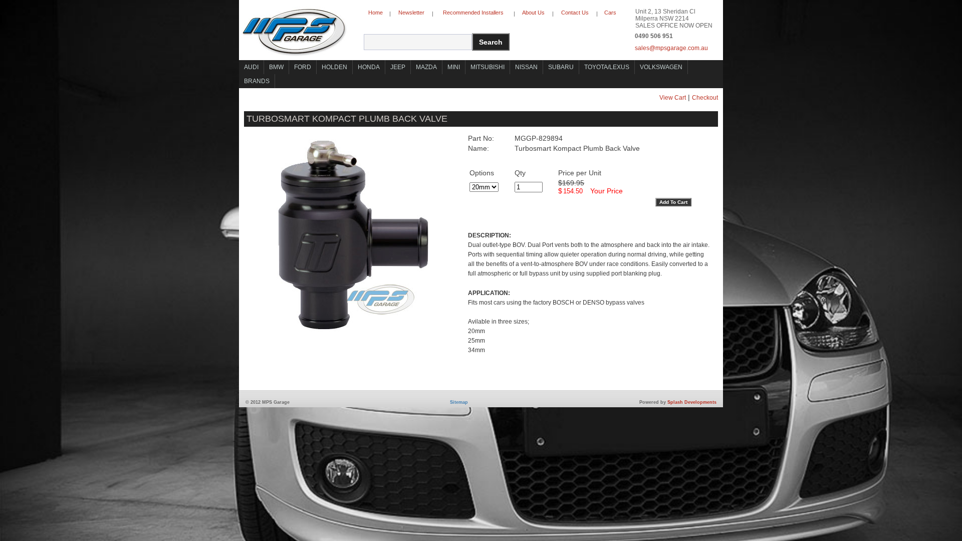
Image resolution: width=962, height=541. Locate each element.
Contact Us (575, 13)
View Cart (672, 97)
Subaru (561, 67)
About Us (533, 13)
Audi (251, 67)
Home (375, 13)
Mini (453, 67)
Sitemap (459, 402)
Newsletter (411, 13)
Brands (257, 81)
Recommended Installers (473, 13)
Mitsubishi (487, 67)
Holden (334, 67)
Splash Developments (691, 402)
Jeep (397, 67)
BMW (276, 67)
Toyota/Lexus (606, 67)
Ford (302, 67)
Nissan (526, 67)
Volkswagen (661, 67)
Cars (610, 13)
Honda (369, 67)
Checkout (705, 97)
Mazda (426, 67)
